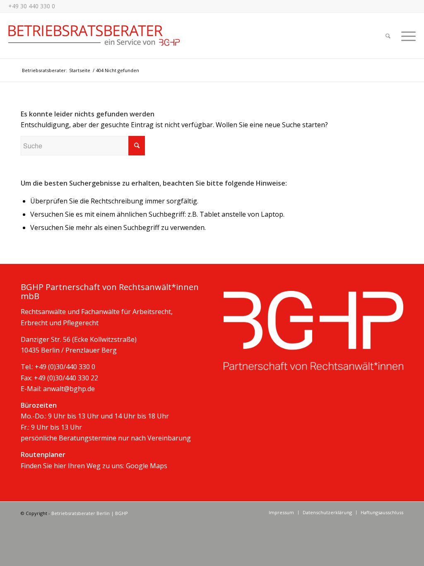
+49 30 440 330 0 (31, 6)
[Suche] (388, 35)
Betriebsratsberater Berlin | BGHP (89, 513)
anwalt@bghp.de (69, 388)
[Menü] (406, 35)
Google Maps (146, 465)
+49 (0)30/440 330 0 (65, 366)
